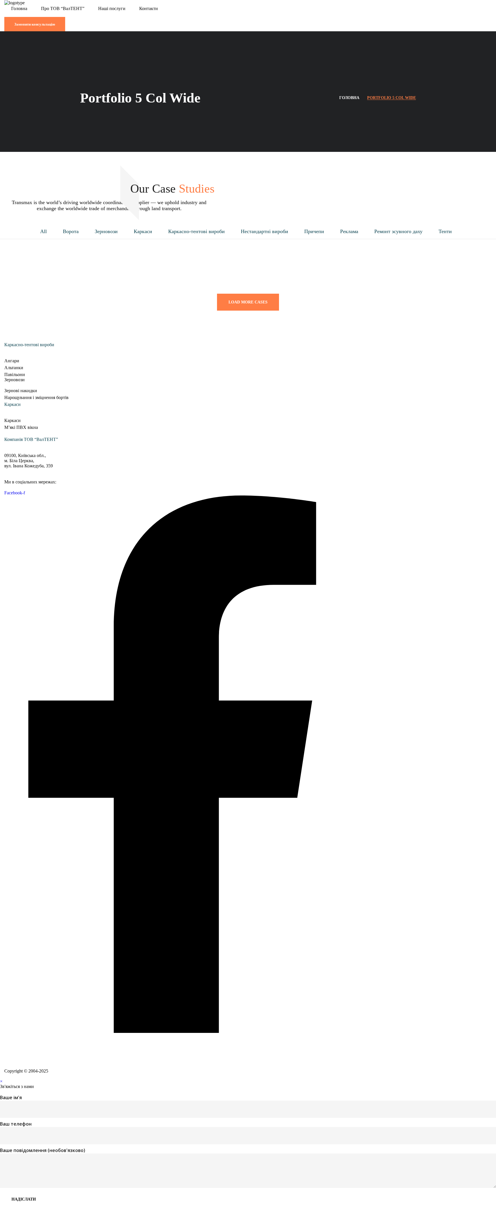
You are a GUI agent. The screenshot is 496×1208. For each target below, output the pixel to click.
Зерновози (106, 231)
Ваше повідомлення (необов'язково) (42, 1150)
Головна (349, 98)
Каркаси (143, 231)
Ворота (71, 231)
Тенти (445, 231)
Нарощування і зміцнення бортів (36, 397)
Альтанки (13, 367)
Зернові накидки (20, 390)
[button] (248, 14)
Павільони (14, 374)
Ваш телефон (16, 1124)
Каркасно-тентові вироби (196, 231)
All (43, 231)
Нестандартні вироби (264, 231)
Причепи (314, 231)
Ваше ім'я (11, 1097)
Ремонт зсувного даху (398, 231)
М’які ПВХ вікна (21, 427)
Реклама (349, 231)
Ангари (11, 360)
